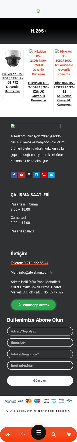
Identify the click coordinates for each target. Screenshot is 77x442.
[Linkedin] (36, 175)
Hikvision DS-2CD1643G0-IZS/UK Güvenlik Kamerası (38, 91)
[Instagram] (29, 175)
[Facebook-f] (14, 175)
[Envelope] (51, 175)
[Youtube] (21, 175)
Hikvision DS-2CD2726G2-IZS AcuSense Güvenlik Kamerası (64, 94)
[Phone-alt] (44, 175)
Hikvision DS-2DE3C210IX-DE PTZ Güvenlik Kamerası (12, 82)
